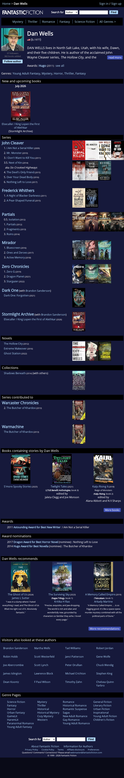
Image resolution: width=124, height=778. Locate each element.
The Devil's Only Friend (20, 172)
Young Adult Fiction (105, 716)
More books (112, 510)
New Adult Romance (75, 716)
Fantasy (65, 22)
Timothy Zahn (73, 682)
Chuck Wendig (105, 665)
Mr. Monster (14, 153)
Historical (43, 709)
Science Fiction (85, 22)
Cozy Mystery (45, 716)
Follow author (12, 61)
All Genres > (108, 22)
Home (6, 4)
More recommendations (104, 628)
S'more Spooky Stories (17, 486)
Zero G (11, 271)
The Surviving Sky (58, 594)
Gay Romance (71, 720)
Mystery (17, 22)
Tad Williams (73, 648)
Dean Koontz (11, 682)
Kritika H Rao (62, 601)
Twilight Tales (59, 486)
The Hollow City (13, 343)
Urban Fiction (101, 709)
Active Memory (16, 257)
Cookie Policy (47, 749)
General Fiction (102, 702)
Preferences (93, 749)
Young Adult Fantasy (26, 73)
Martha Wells (42, 648)
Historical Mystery (48, 712)
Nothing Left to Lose (19, 182)
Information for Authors (78, 746)
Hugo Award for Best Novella (31, 546)
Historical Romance (75, 705)
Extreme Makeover (15, 348)
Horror (58, 73)
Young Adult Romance (76, 723)
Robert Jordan (104, 648)
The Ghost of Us (17, 594)
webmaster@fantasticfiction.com (86, 752)
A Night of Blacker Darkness (23, 195)
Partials (11, 224)
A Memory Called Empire (100, 594)
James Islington (12, 673)
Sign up (116, 4)
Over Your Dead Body (20, 177)
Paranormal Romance (20, 723)
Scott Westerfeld (44, 656)
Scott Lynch (41, 665)
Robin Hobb (10, 656)
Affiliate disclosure (75, 749)
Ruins (10, 234)
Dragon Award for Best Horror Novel (36, 542)
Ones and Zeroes (17, 252)
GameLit (12, 716)
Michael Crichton (75, 673)
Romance (48, 22)
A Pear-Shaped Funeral (20, 200)
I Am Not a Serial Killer (20, 148)
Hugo (42, 66)
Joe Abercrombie (13, 665)
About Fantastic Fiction (45, 746)
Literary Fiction (102, 705)
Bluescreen (13, 247)
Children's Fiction (103, 720)
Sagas (66, 712)
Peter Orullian (73, 665)
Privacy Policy (31, 749)
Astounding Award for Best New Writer (37, 527)
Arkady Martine (103, 601)
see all (60, 66)
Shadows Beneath (15, 373)
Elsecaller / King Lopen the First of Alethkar (21, 125)
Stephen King (104, 673)
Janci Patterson (74, 656)
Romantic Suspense (75, 709)
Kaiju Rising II (100, 486)
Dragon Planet (15, 276)
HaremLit (12, 720)
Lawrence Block (43, 673)
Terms (61, 749)
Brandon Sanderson (38, 291)
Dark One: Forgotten (16, 295)
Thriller (32, 22)
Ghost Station (12, 353)
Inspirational (101, 712)
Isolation (14, 219)
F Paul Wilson (42, 682)
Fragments (13, 229)
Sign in (103, 4)
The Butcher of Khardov (21, 408)
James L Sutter (20, 598)
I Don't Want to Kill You (21, 158)
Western (42, 720)
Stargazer (12, 281)
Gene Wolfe (103, 656)
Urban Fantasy (16, 712)
